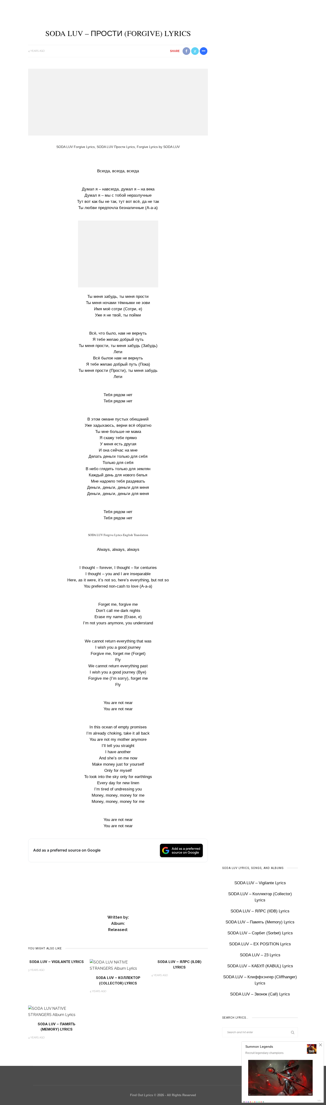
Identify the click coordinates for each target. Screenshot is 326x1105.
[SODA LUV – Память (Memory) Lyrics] (56, 1011)
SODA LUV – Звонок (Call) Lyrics (260, 994)
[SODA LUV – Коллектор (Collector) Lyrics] (118, 965)
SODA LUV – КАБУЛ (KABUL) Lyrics (260, 966)
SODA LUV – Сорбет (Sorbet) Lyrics (260, 933)
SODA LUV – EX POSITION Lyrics (260, 944)
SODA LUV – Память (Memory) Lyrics (260, 922)
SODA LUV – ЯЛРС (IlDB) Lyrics (260, 911)
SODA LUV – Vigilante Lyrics (56, 962)
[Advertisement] (118, 102)
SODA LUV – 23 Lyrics (260, 955)
